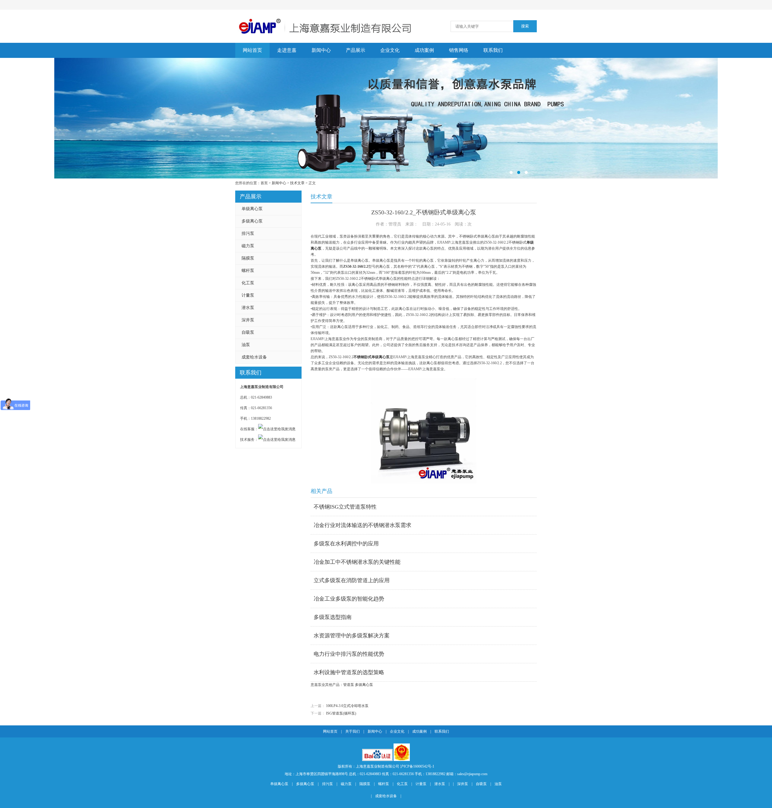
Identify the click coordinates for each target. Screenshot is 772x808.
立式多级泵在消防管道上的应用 (352, 580)
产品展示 (355, 50)
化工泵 (248, 283)
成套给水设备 (254, 357)
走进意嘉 (286, 50)
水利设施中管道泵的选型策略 (349, 672)
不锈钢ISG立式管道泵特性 (345, 507)
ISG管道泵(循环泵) (341, 713)
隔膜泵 (248, 258)
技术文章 (297, 183)
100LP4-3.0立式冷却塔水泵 (347, 706)
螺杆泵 (248, 270)
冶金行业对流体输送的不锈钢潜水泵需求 (362, 525)
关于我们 (352, 731)
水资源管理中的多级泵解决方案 (352, 636)
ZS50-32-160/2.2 (355, 266)
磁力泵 (248, 246)
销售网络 (458, 50)
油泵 (246, 344)
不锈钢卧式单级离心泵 (371, 357)
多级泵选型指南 (333, 617)
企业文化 (390, 50)
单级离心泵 (252, 209)
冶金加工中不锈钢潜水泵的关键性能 (357, 562)
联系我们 (493, 50)
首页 (264, 183)
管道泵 (348, 685)
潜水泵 (248, 307)
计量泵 (248, 295)
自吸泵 (248, 332)
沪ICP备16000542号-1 (417, 766)
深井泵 (248, 320)
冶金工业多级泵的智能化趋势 (349, 599)
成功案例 (424, 50)
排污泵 (248, 233)
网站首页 (252, 50)
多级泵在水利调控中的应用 (346, 544)
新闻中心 (321, 50)
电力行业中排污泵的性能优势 (349, 654)
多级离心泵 (252, 221)
